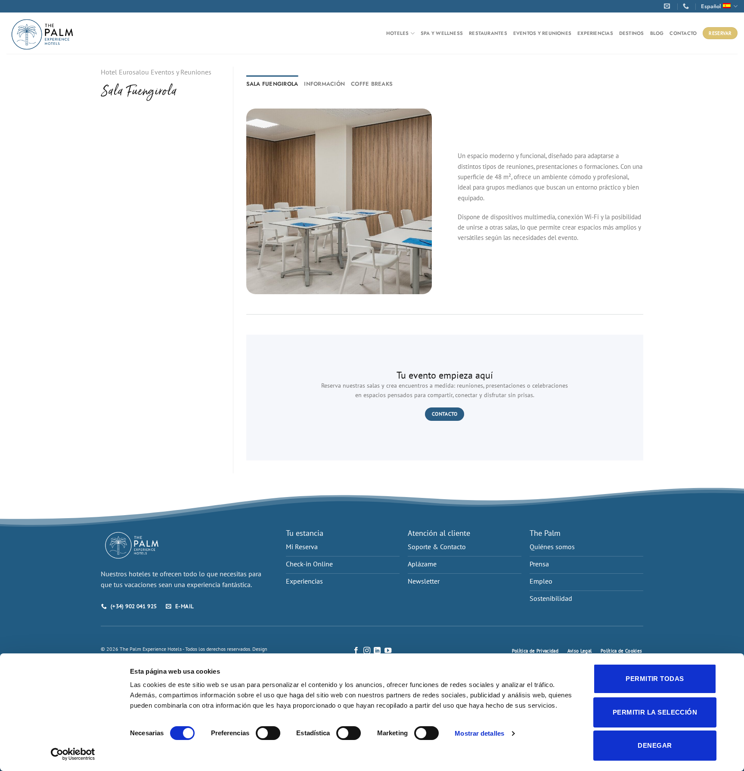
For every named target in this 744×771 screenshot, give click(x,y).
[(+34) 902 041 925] (687, 6)
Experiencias (595, 33)
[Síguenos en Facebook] (356, 651)
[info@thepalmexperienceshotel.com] (668, 6)
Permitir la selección (655, 712)
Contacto (683, 33)
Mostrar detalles (479, 733)
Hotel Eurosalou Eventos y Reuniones (156, 72)
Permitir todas (655, 678)
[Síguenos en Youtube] (387, 651)
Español (711, 6)
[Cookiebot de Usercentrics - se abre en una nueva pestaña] (73, 754)
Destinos (631, 33)
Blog (657, 33)
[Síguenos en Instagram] (366, 651)
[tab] (272, 84)
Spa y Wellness (442, 33)
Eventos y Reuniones (542, 33)
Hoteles (397, 33)
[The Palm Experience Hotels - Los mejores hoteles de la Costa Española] (42, 33)
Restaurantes (488, 33)
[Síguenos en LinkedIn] (377, 651)
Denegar (655, 745)
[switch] (268, 733)
